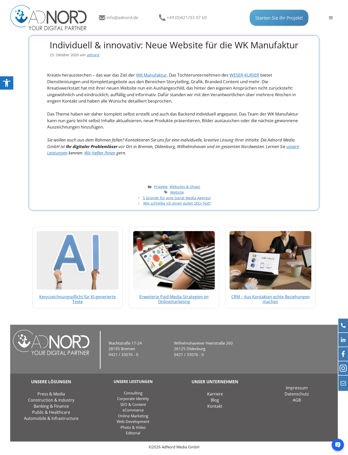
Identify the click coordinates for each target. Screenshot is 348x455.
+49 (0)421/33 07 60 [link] (187, 17)
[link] (6, 83)
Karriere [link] (215, 394)
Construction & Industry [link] (51, 400)
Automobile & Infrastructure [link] (51, 418)
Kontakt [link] (214, 406)
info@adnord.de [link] (122, 17)
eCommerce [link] (133, 410)
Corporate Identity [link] (133, 398)
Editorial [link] (133, 432)
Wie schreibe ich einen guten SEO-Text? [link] (177, 203)
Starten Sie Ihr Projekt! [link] (279, 18)
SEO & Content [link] (133, 404)
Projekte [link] (161, 186)
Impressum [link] (297, 388)
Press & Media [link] (51, 394)
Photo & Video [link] (133, 427)
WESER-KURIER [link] (244, 75)
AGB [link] (297, 400)
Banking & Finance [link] (51, 406)
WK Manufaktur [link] (151, 75)
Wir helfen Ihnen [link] (99, 153)
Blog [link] (215, 400)
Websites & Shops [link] (185, 186)
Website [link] (177, 192)
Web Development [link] (133, 421)
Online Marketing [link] (133, 415)
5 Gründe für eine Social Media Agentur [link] (177, 197)
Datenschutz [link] (297, 394)
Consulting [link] (133, 392)
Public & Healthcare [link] (51, 412)
